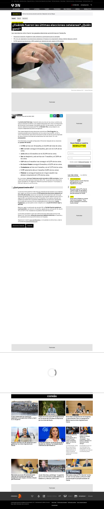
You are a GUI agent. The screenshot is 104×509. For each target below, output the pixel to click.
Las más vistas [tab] (73, 175)
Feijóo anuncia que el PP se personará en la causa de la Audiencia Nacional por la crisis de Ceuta (51, 418)
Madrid (19, 18)
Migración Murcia (31, 1)
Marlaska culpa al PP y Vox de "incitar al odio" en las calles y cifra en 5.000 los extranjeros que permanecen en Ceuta (78, 191)
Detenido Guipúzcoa (70, 1)
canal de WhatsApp (34, 220)
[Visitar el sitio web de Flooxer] (90, 496)
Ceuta (72, 196)
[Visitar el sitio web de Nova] (49, 496)
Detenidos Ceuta (23, 1)
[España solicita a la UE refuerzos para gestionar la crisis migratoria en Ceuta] (24, 434)
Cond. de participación (82, 502)
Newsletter (87, 9)
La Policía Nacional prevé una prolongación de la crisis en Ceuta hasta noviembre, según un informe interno (71, 439)
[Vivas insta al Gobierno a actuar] (86, 430)
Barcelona (25, 18)
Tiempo (47, 9)
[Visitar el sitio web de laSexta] (38, 496)
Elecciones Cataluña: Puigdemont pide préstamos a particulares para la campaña (37, 36)
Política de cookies (72, 502)
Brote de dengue (78, 1)
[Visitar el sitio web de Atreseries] (60, 496)
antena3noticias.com (31, 221)
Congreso (73, 187)
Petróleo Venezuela (56, 1)
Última (76, 5)
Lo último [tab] (83, 175)
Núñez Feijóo (16, 1)
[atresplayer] (85, 5)
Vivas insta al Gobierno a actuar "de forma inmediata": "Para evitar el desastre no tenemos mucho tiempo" (79, 201)
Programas (57, 9)
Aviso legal (54, 502)
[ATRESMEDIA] (16, 496)
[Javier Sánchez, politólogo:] (52, 466)
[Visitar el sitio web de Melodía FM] (75, 496)
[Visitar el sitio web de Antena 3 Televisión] (33, 496)
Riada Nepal (63, 1)
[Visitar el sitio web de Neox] (44, 496)
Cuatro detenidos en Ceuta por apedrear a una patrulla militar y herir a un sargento (24, 418)
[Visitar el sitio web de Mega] (54, 496)
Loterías (36, 9)
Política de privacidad (62, 502)
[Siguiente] (92, 1)
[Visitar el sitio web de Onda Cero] (65, 496)
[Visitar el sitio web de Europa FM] (70, 496)
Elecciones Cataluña (18, 225)
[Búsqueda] (91, 5)
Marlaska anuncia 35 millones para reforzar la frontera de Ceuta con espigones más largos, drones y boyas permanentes (24, 477)
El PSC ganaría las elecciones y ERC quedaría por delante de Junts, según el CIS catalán (39, 41)
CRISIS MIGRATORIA (75, 179)
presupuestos (22, 138)
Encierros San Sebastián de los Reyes (43, 1)
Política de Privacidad (84, 162)
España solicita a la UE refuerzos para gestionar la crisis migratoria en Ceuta (79, 182)
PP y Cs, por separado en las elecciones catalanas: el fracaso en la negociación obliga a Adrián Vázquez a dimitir (45, 39)
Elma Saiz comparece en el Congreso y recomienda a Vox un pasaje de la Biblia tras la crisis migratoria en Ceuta (78, 419)
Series (78, 9)
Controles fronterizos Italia (88, 1)
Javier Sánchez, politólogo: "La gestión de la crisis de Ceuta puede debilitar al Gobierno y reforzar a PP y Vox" (51, 476)
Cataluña (29, 225)
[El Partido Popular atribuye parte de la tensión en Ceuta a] (52, 434)
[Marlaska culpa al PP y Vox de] (79, 466)
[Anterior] (12, 1)
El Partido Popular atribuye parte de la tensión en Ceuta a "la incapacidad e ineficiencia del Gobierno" (51, 444)
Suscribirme (79, 166)
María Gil (19, 115)
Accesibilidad (54, 505)
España (52, 396)
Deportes (26, 9)
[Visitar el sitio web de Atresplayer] (83, 496)
